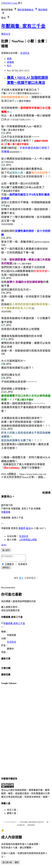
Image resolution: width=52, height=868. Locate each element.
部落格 (10, 62)
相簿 (9, 59)
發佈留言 (6, 568)
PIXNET (13, 822)
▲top (3, 544)
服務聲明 (31, 825)
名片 (9, 65)
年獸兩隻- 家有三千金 (23, 26)
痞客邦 (21, 528)
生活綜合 (24, 53)
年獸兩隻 (5, 512)
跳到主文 (5, 34)
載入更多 (6, 550)
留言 (28, 528)
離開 (16, 862)
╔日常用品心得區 (28, 539)
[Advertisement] (12, 730)
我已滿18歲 (7, 862)
